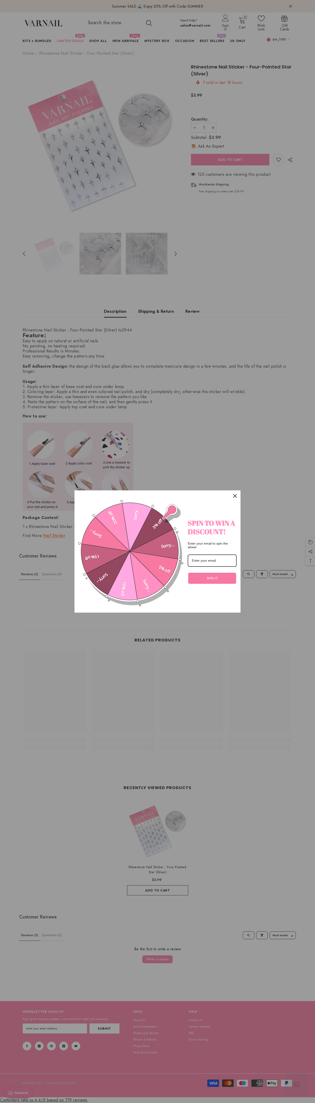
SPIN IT (212, 578)
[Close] (235, 495)
